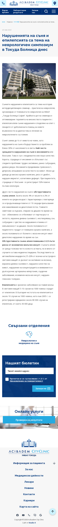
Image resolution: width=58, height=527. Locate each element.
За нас (29, 469)
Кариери (29, 500)
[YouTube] (23, 515)
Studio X (32, 523)
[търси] (45, 11)
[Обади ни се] (3, 3)
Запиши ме (40, 389)
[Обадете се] (29, 515)
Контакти (29, 494)
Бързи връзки (5, 11)
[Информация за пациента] (29, 463)
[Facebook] (17, 515)
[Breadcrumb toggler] (3, 22)
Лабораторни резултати (19, 11)
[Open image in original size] (29, 3)
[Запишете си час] (35, 515)
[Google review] (40, 515)
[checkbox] (29, 378)
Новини (29, 488)
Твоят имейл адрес (18, 371)
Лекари (29, 481)
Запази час (35, 11)
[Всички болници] (55, 3)
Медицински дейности (29, 475)
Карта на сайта (29, 506)
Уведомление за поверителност (26, 381)
